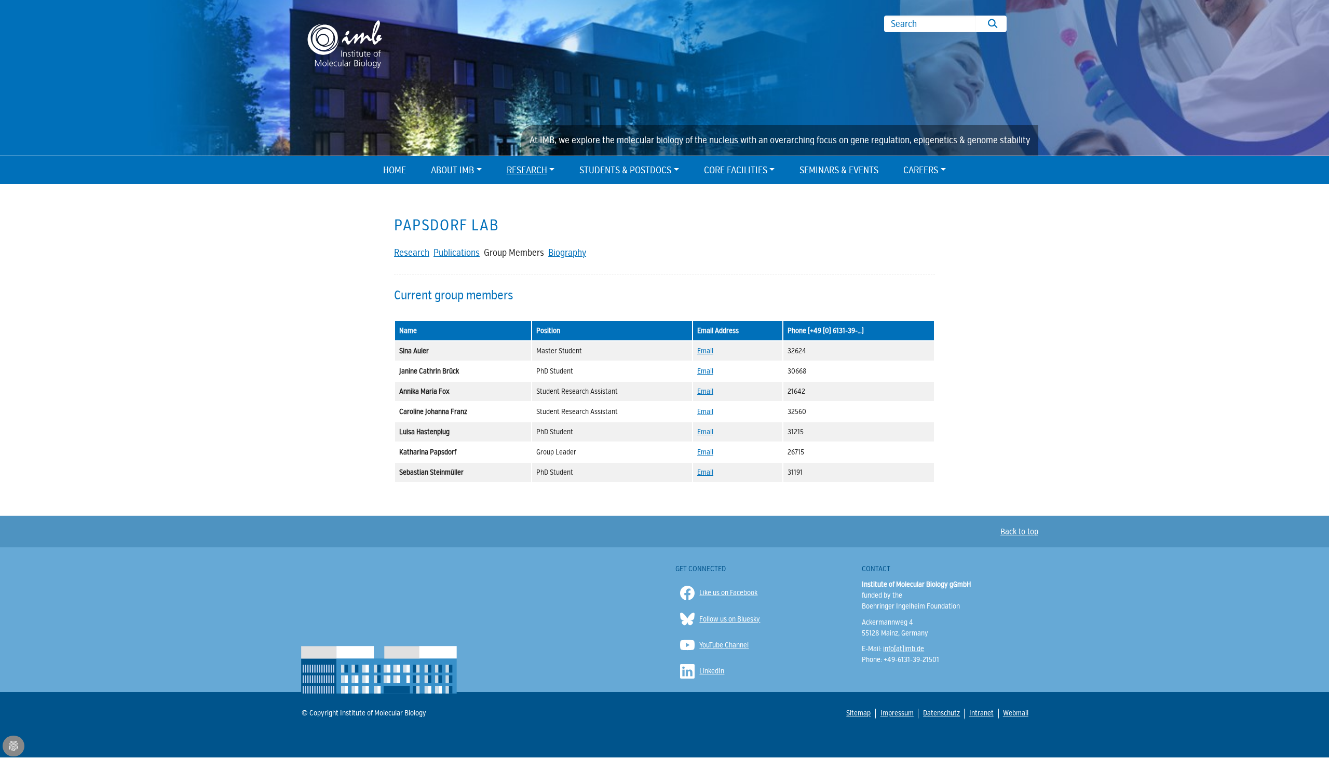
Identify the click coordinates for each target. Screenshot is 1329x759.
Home (394, 170)
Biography (567, 252)
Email (705, 351)
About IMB (452, 170)
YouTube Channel (724, 645)
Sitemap (858, 713)
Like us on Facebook (728, 592)
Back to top (1019, 532)
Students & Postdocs (625, 170)
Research (527, 170)
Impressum (896, 713)
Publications (456, 252)
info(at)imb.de (903, 648)
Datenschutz (941, 713)
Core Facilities (735, 170)
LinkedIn (711, 671)
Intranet (981, 713)
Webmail (1015, 713)
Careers (920, 170)
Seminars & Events (838, 170)
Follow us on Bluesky (729, 619)
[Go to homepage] (344, 43)
